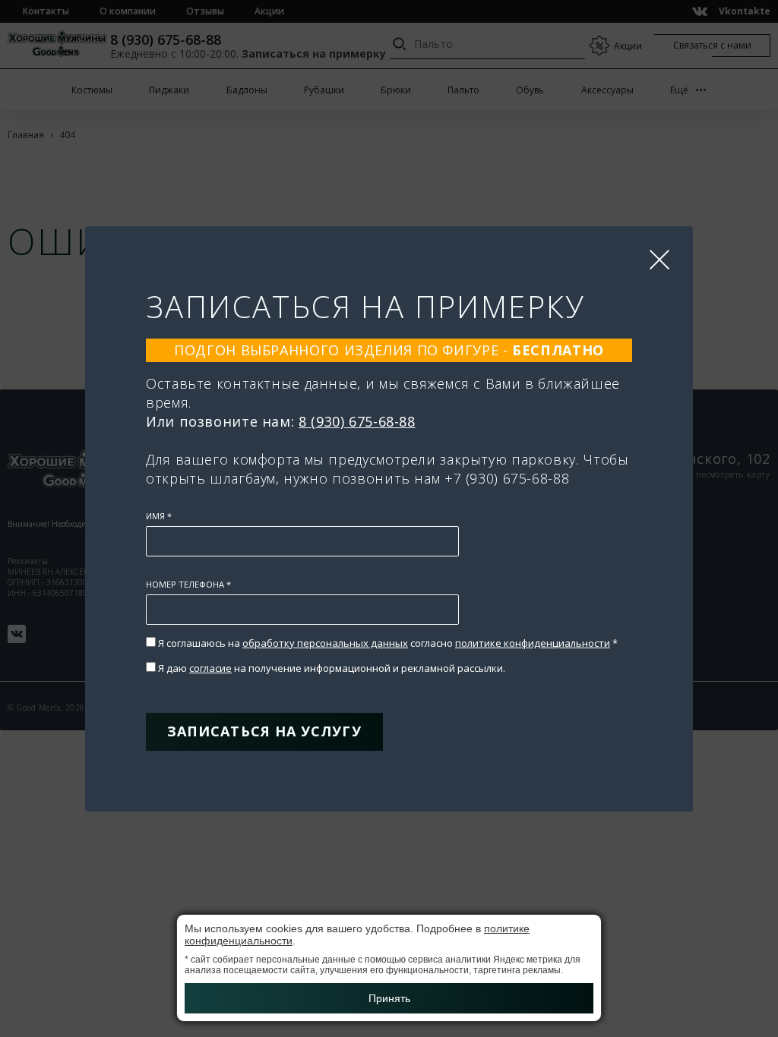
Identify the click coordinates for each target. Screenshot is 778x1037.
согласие (210, 668)
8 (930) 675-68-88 (357, 421)
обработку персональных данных (325, 643)
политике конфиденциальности (532, 643)
